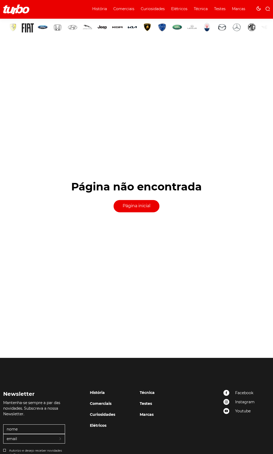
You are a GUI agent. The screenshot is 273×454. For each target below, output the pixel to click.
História (99, 8)
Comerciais (123, 8)
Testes (220, 8)
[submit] (60, 439)
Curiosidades (153, 8)
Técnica (201, 8)
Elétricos (179, 8)
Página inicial (136, 205)
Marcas (238, 8)
